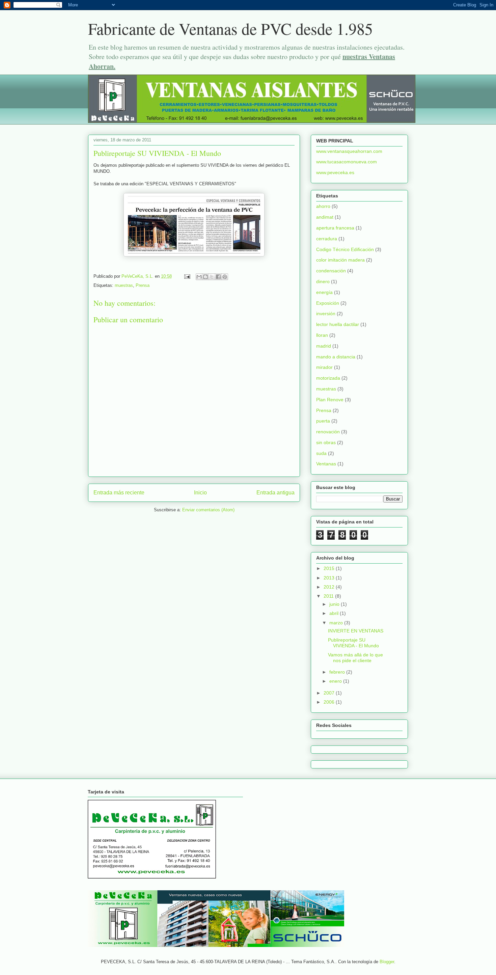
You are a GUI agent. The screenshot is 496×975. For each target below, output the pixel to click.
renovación (328, 431)
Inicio (200, 492)
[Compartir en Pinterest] (224, 276)
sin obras (326, 442)
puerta (323, 421)
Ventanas (326, 463)
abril (334, 613)
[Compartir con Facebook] (218, 276)
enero (336, 681)
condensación (331, 270)
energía (324, 292)
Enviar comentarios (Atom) (208, 509)
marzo (336, 622)
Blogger (387, 961)
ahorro (323, 206)
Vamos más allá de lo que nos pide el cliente (355, 657)
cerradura (326, 238)
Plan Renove (329, 399)
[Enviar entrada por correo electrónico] (187, 276)
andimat (324, 217)
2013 (330, 577)
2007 (330, 693)
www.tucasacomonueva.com (346, 161)
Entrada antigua (275, 492)
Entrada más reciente (118, 492)
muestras (124, 285)
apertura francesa (335, 228)
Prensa (142, 285)
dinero (323, 281)
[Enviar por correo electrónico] (199, 276)
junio (335, 604)
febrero (337, 672)
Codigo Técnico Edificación (345, 249)
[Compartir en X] (212, 276)
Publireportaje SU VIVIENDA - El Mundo (353, 642)
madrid (323, 346)
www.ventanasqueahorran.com (349, 151)
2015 (330, 568)
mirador (324, 367)
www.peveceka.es (335, 172)
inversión (325, 313)
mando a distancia (335, 356)
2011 (329, 596)
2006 (330, 702)
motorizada (328, 378)
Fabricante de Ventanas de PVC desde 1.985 (230, 28)
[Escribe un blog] (205, 276)
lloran (322, 335)
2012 (330, 587)
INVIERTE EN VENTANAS (355, 630)
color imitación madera (340, 260)
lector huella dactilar (337, 324)
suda (321, 453)
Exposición (327, 303)
